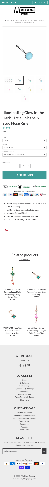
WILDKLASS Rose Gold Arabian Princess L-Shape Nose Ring (12, 330)
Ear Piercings (24, 386)
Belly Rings (24, 383)
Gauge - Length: (8, 151)
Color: (5, 144)
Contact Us (24, 360)
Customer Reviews (24, 413)
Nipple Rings (24, 391)
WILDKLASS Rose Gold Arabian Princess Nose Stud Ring (36, 292)
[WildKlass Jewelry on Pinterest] (28, 365)
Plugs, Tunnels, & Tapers (24, 397)
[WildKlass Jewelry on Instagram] (24, 365)
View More (24, 259)
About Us (24, 427)
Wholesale (24, 430)
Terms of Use (24, 421)
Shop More (24, 400)
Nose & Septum (24, 394)
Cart (41, 2)
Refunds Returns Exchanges (24, 418)
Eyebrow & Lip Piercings (24, 388)
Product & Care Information (24, 415)
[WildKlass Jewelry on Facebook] (20, 365)
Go (44, 451)
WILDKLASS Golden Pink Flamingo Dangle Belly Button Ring (36, 330)
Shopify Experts (29, 479)
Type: (4, 137)
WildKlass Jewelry (28, 476)
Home (7, 20)
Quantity (6, 162)
